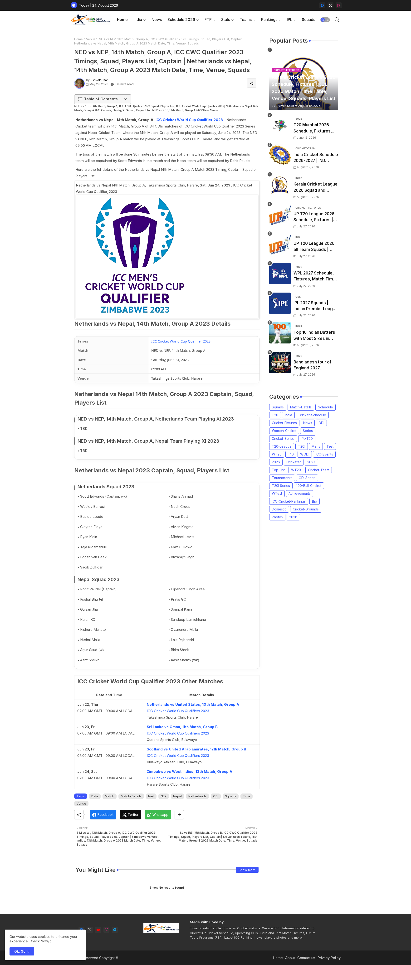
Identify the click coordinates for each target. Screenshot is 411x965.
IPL (289, 19)
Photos (277, 517)
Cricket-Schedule (312, 415)
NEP (163, 796)
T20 (275, 415)
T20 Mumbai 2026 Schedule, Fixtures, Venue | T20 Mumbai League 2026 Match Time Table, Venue (314, 128)
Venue (91, 39)
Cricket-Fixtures (284, 423)
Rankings (269, 19)
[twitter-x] (330, 5)
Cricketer (293, 462)
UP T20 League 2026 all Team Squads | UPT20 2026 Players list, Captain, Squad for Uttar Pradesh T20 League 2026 (315, 247)
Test (330, 446)
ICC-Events (324, 454)
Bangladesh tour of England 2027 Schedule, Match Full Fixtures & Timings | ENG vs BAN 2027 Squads (314, 365)
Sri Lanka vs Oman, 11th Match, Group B (182, 727)
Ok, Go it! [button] (21, 951)
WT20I (296, 470)
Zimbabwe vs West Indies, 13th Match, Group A (189, 771)
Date (94, 796)
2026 (276, 462)
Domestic (279, 509)
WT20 (277, 454)
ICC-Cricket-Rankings (289, 501)
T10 (291, 454)
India (137, 19)
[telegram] (115, 930)
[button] (325, 19)
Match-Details (131, 796)
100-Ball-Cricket (308, 486)
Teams (246, 19)
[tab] (122, 20)
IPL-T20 (307, 438)
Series (308, 431)
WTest (277, 493)
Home (122, 19)
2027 (311, 462)
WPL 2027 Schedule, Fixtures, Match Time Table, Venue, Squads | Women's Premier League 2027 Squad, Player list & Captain (315, 276)
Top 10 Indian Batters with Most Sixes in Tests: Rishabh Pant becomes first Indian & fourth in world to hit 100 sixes (316, 336)
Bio (314, 501)
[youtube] (98, 930)
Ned (151, 796)
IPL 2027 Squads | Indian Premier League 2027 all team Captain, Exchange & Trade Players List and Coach (316, 306)
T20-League (282, 446)
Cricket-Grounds (306, 509)
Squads (308, 19)
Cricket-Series (283, 438)
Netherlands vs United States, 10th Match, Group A (193, 704)
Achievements (300, 493)
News (157, 19)
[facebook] (322, 5)
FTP (208, 19)
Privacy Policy (329, 957)
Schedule (325, 407)
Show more (247, 870)
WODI (304, 454)
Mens (316, 446)
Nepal (177, 796)
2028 (293, 517)
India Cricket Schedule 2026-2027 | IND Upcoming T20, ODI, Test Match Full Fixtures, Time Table (316, 158)
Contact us (306, 957)
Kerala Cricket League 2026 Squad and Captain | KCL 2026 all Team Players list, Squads (316, 187)
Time (246, 796)
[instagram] (339, 5)
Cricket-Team (318, 470)
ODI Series (307, 478)
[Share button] (179, 814)
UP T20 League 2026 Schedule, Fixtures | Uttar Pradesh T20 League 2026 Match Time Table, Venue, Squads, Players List (314, 217)
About (290, 957)
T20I (301, 446)
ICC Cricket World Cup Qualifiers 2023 (178, 711)
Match (109, 796)
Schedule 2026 (181, 19)
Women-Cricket (284, 431)
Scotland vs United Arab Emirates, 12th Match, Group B (196, 749)
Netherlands (197, 796)
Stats (225, 19)
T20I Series (281, 486)
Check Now (38, 941)
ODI (215, 796)
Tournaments (282, 478)
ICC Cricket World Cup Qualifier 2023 (189, 120)
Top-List (278, 470)
